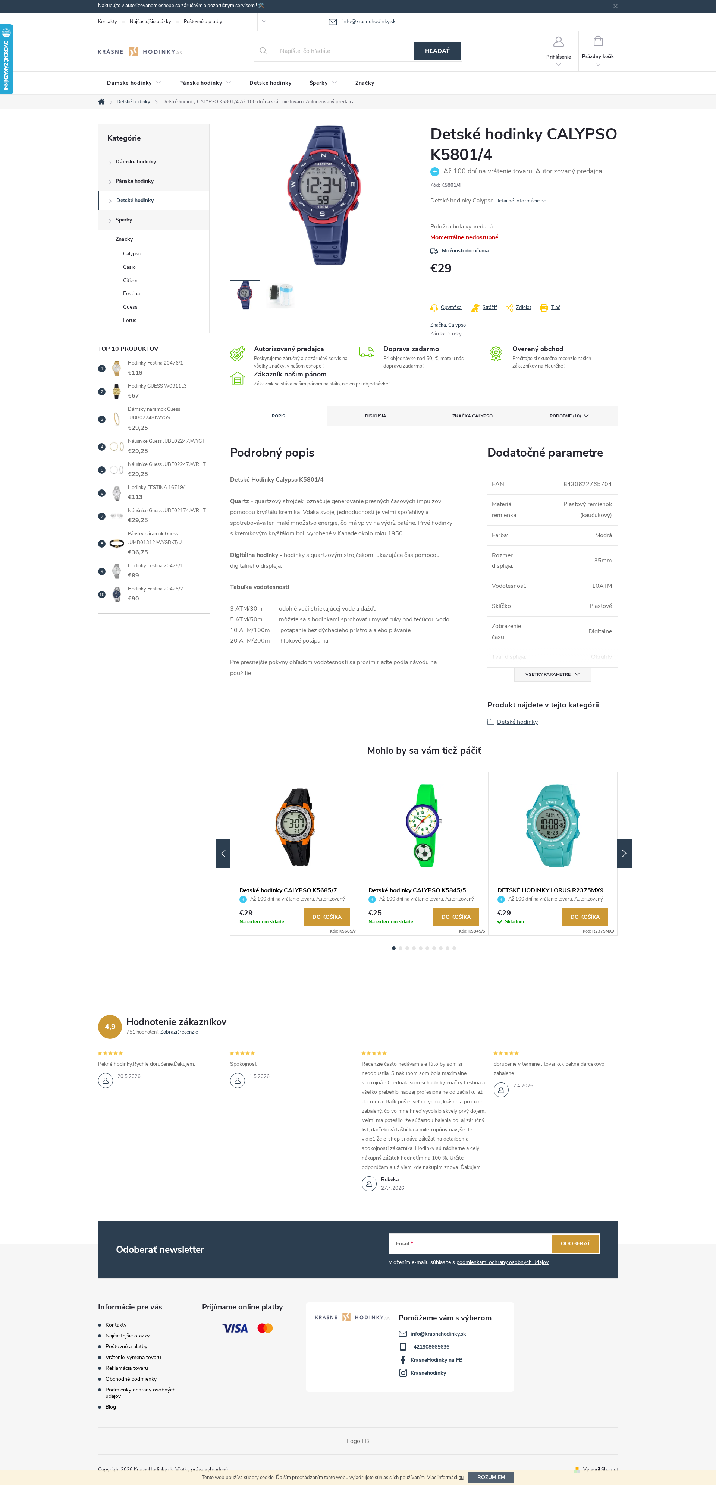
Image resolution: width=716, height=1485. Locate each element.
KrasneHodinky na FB (437, 1359)
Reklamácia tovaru (127, 1368)
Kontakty (107, 21)
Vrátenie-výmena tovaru (133, 1357)
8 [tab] (441, 948)
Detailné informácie (517, 200)
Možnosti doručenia (465, 250)
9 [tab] (447, 948)
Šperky (124, 219)
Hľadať (437, 51)
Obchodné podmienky (131, 1378)
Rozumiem (491, 1477)
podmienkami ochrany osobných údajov (502, 1262)
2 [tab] (400, 948)
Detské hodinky (135, 200)
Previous (223, 853)
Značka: (448, 325)
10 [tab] (454, 948)
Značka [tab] (472, 416)
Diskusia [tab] (375, 416)
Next (624, 853)
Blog (111, 1406)
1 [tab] (394, 948)
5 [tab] (421, 948)
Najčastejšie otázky (150, 21)
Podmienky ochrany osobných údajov (141, 1393)
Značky (124, 239)
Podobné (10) (565, 416)
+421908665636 (430, 1346)
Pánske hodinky (135, 181)
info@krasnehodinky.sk (438, 1333)
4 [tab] (414, 948)
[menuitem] (134, 83)
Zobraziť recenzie (179, 1032)
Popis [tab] (278, 416)
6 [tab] (427, 948)
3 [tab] (407, 948)
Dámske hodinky (136, 161)
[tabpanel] (294, 853)
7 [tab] (434, 948)
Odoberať (575, 1243)
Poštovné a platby (203, 21)
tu (461, 1477)
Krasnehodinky (428, 1373)
